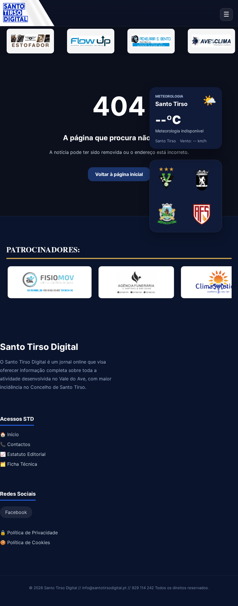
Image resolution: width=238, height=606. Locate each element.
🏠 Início (9, 434)
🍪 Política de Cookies (25, 542)
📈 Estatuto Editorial (23, 454)
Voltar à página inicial (119, 174)
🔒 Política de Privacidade (29, 532)
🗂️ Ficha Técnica (18, 464)
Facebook (16, 512)
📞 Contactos (15, 444)
